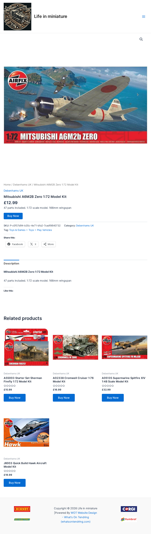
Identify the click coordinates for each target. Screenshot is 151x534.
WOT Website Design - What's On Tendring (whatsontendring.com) (79, 517)
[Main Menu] (143, 16)
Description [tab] (11, 263)
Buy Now (13, 216)
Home (7, 184)
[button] (141, 39)
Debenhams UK (22, 184)
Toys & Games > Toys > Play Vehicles (30, 229)
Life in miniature (50, 16)
